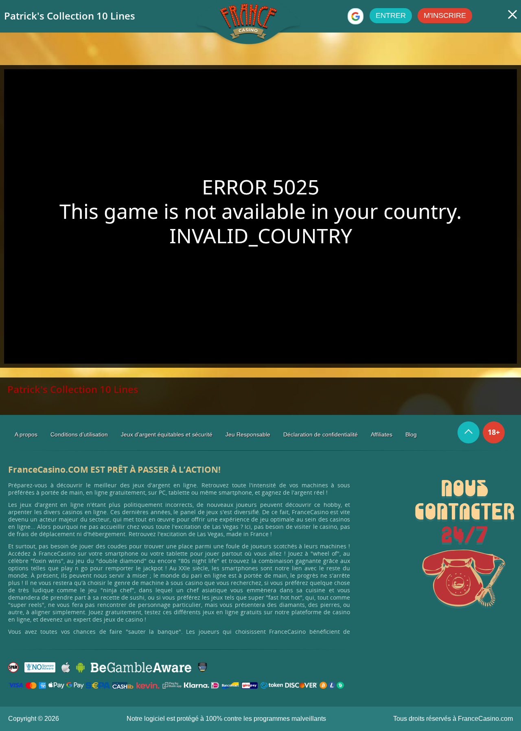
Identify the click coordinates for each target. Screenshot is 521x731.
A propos (26, 434)
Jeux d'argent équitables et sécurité (166, 434)
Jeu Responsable (247, 434)
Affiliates (381, 434)
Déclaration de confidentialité (320, 434)
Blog (411, 434)
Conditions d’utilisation (79, 434)
